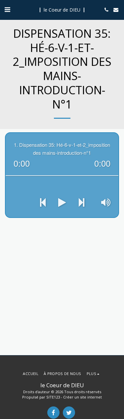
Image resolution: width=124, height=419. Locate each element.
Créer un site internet (82, 397)
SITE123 (53, 397)
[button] (7, 9)
